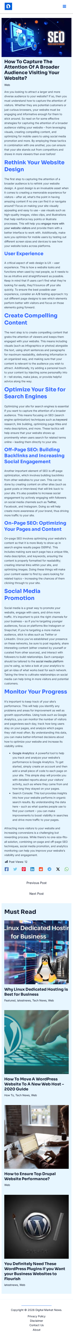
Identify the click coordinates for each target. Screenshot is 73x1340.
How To (9, 1095)
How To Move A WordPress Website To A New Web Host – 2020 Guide (34, 1084)
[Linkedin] (32, 869)
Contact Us (36, 1325)
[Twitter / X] (58, 869)
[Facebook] (7, 869)
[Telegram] (49, 869)
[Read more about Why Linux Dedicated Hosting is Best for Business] (36, 952)
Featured (10, 1000)
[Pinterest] (24, 869)
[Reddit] (41, 869)
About (36, 1329)
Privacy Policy (37, 1316)
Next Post (36, 894)
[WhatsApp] (67, 869)
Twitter (51, 502)
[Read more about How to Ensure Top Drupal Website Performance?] (36, 1136)
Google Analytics (23, 753)
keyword (61, 419)
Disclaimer (36, 1320)
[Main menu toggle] (64, 6)
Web (7, 84)
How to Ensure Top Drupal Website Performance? (30, 1176)
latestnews (24, 1000)
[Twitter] (15, 869)
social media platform (49, 661)
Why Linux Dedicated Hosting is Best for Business (36, 992)
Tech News (39, 1000)
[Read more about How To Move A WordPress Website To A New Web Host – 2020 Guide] (36, 1041)
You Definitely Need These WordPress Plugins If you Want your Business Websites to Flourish (34, 1271)
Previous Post (36, 883)
